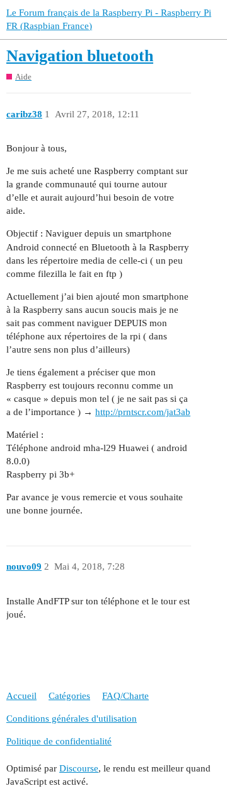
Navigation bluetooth (79, 56)
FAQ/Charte (125, 696)
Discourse (78, 768)
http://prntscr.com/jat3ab (142, 412)
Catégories (69, 696)
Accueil (21, 696)
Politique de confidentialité (59, 741)
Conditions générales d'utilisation (71, 718)
